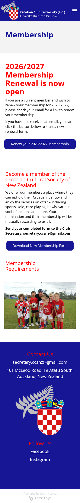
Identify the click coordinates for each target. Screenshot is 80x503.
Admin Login (42, 498)
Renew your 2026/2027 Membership (40, 144)
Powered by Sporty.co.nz (40, 493)
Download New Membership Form (40, 245)
